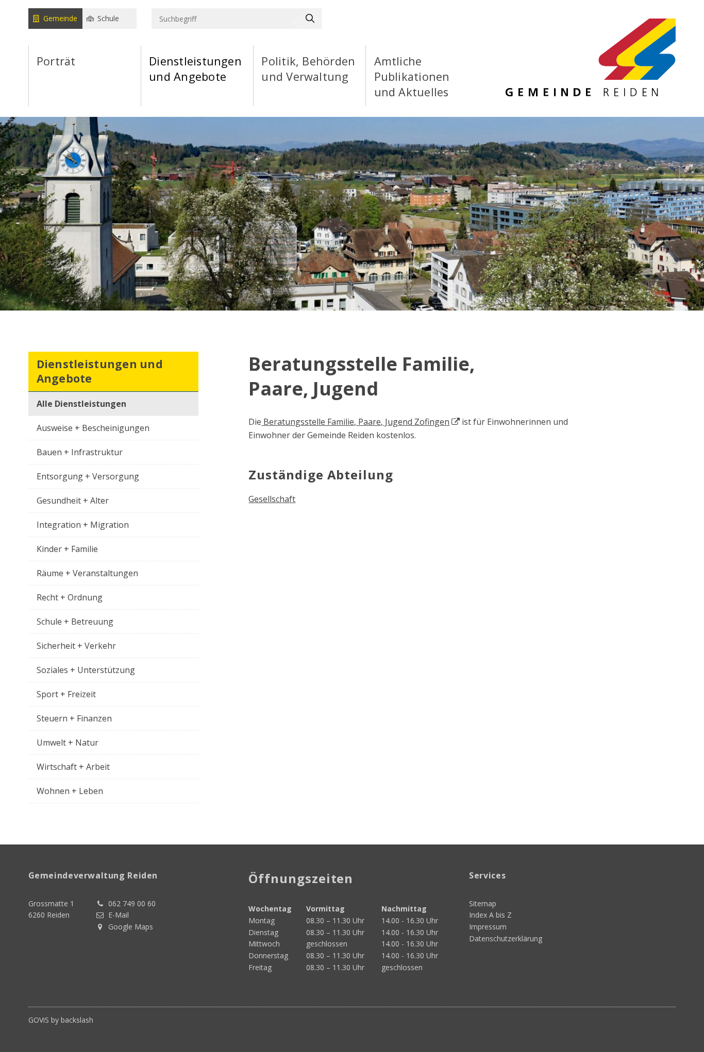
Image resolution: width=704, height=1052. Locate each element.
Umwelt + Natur (67, 742)
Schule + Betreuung (75, 621)
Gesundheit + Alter (73, 500)
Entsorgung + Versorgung (88, 476)
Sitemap (482, 903)
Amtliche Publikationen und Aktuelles (412, 76)
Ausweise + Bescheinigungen (93, 428)
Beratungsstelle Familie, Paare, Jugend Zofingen (355, 421)
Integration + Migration (83, 524)
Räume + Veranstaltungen (87, 573)
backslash (77, 1020)
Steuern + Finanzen (74, 718)
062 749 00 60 (132, 903)
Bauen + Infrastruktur (80, 452)
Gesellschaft (271, 499)
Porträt (56, 61)
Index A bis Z (490, 915)
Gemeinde (60, 18)
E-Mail (118, 915)
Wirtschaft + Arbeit (73, 766)
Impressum (488, 927)
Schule (108, 18)
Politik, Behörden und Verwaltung (308, 69)
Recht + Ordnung (70, 597)
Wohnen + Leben (70, 791)
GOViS (38, 1020)
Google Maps (130, 927)
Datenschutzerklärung (505, 938)
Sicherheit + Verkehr (76, 645)
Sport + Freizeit (66, 694)
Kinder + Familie (67, 549)
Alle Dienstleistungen (81, 403)
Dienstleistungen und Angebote (195, 69)
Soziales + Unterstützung (86, 670)
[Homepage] (591, 56)
